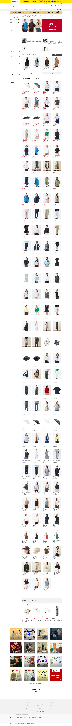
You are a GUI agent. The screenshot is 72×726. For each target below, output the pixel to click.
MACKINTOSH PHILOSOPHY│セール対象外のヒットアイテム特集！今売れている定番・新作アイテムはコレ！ (34, 49)
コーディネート (52, 73)
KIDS (18, 22)
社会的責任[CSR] (29, 723)
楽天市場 (60, 3)
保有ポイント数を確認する (54, 719)
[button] (27, 64)
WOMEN (11, 22)
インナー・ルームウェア (14, 51)
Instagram (51, 705)
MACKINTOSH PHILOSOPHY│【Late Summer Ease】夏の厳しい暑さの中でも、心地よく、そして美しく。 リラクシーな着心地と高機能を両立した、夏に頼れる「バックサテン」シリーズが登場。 (55, 42)
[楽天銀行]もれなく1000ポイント (48, 3)
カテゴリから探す (25, 705)
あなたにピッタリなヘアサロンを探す (15, 719)
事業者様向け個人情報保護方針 (22, 723)
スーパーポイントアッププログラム (42, 702)
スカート (11, 40)
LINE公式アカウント (53, 706)
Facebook (51, 704)
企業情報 (11, 723)
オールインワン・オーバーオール (14, 43)
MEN (15, 22)
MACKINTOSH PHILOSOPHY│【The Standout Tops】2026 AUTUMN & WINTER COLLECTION (34, 41)
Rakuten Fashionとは (40, 704)
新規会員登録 (52, 702)
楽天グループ (56, 3)
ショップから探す (25, 704)
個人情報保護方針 (15, 723)
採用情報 (33, 723)
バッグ (11, 46)
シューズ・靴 (12, 48)
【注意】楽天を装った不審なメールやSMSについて (36, 683)
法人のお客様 (39, 708)
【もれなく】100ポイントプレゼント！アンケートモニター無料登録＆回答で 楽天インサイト (28, 717)
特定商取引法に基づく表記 (40, 709)
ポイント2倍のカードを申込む (42, 719)
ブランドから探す (25, 702)
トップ (22, 15)
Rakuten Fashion (26, 15)
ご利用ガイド (39, 705)
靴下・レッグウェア (13, 53)
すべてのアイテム (25, 708)
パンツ (11, 35)
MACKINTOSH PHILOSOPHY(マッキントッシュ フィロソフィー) (39, 15)
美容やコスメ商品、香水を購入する (28, 719)
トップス (11, 30)
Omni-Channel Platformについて (41, 711)
